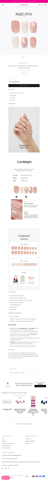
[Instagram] (5, 468)
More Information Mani (17, 372)
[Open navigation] (2, 4)
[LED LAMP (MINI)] (7, 401)
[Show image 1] (22, 57)
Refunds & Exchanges (7, 443)
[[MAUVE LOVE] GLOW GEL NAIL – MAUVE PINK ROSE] (20, 401)
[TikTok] (8, 468)
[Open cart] (45, 4)
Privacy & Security (6, 445)
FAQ (3, 438)
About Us (28, 443)
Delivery (4, 441)
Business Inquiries (30, 441)
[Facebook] (2, 468)
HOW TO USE (13, 368)
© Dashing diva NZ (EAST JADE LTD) (12, 475)
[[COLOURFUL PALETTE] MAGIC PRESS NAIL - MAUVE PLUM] (33, 401)
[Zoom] (45, 9)
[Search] (42, 4)
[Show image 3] (25, 57)
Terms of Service (6, 448)
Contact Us (28, 438)
